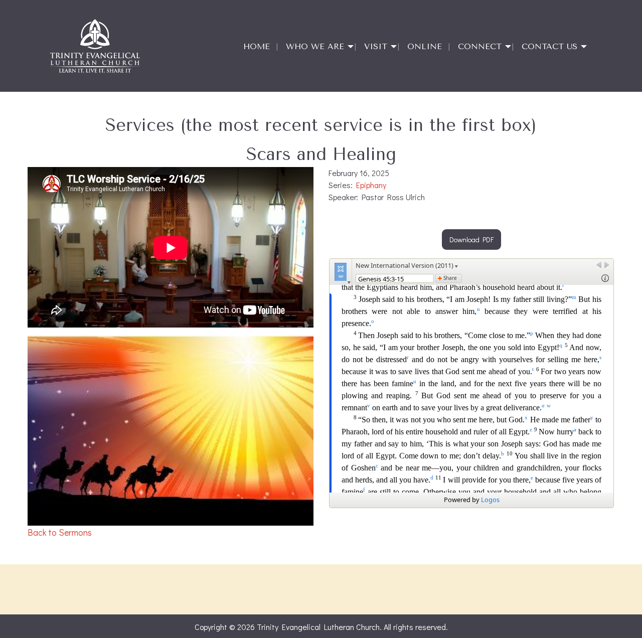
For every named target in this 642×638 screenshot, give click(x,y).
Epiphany (371, 185)
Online (424, 46)
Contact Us (549, 46)
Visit (375, 46)
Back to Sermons (60, 532)
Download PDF (471, 239)
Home (256, 46)
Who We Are (315, 46)
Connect (480, 46)
